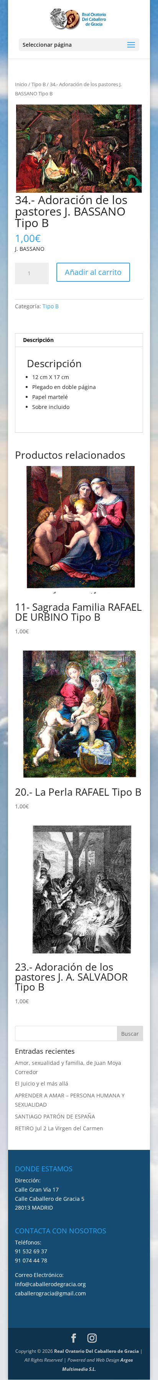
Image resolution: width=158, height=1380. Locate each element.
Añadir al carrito (93, 272)
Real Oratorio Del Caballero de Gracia (96, 1351)
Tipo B (38, 84)
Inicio (21, 84)
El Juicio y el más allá (41, 1083)
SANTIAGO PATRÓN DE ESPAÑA (55, 1116)
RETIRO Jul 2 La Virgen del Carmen (59, 1128)
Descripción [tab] (38, 339)
